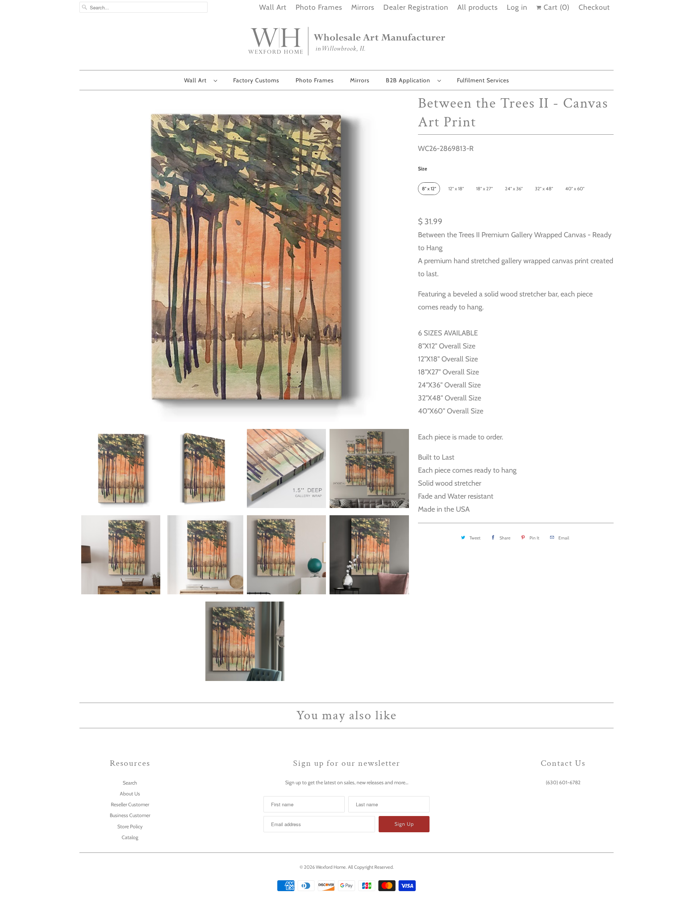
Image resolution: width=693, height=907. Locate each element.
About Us (130, 793)
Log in (517, 7)
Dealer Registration (415, 7)
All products (477, 7)
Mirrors (362, 7)
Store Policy (130, 826)
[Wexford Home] (346, 44)
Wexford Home (331, 867)
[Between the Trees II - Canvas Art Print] (245, 258)
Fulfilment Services (483, 80)
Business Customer (130, 815)
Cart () (555, 7)
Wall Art (273, 7)
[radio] (429, 188)
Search (130, 783)
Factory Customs (256, 80)
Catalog (130, 837)
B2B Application (410, 80)
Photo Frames (319, 7)
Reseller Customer (130, 804)
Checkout (594, 7)
